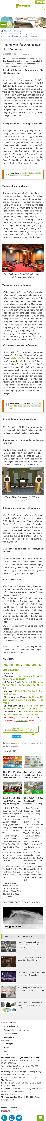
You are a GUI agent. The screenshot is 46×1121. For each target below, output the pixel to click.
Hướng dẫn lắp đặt (10, 1037)
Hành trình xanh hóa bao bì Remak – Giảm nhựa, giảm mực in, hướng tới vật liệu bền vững (33, 777)
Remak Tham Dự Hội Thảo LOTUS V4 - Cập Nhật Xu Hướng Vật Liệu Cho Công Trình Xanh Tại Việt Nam (11, 803)
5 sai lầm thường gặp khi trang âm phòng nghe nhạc (25, 174)
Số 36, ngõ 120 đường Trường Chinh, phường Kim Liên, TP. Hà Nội (23, 685)
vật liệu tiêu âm (18, 358)
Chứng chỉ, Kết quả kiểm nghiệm (16, 1030)
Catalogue (7, 1051)
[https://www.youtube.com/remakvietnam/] (5, 1111)
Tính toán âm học (10, 1034)
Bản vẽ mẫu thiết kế (11, 1026)
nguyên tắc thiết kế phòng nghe (23, 743)
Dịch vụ (6, 1047)
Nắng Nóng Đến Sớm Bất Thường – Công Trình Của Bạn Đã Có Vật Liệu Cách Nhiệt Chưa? (11, 777)
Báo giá (6, 1055)
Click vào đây (22, 721)
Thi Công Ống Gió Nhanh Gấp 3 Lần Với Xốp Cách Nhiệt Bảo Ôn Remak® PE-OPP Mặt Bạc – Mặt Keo (33, 858)
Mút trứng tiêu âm (21, 405)
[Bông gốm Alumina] (23, 918)
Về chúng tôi (8, 1044)
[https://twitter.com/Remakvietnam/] (8, 1111)
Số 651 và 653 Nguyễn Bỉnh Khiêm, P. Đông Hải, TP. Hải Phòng (23, 700)
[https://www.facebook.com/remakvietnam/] (2, 1111)
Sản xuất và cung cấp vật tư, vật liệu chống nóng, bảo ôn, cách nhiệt (30, 1005)
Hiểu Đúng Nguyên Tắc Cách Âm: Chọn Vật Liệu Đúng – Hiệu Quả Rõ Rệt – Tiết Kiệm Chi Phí (12, 871)
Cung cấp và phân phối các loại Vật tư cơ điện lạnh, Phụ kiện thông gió (30, 944)
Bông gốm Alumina (14, 927)
